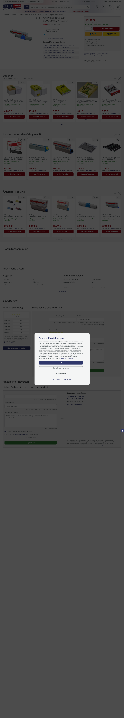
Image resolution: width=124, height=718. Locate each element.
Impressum (56, 379)
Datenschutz (67, 379)
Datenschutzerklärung (66, 358)
